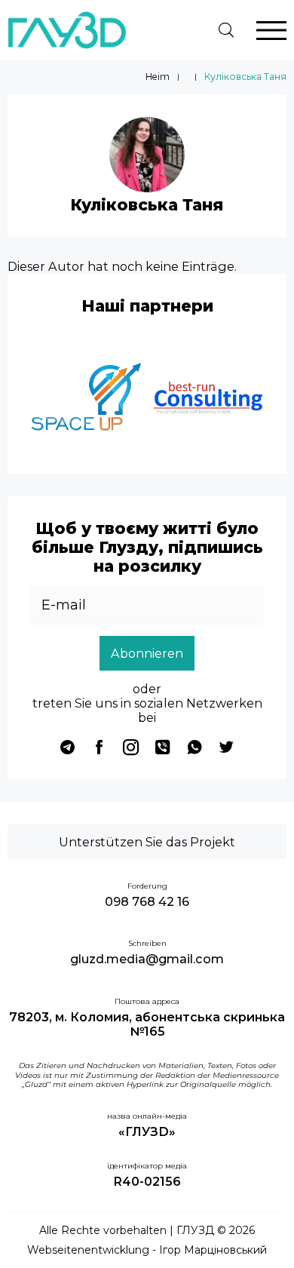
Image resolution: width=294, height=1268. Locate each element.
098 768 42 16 (147, 902)
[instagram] (131, 747)
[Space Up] (86, 400)
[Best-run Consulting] (207, 400)
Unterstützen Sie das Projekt (147, 841)
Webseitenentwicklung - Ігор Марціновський (147, 1250)
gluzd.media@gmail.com (147, 959)
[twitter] (226, 747)
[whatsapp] (194, 747)
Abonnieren (147, 653)
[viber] (163, 747)
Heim (157, 77)
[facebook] (99, 747)
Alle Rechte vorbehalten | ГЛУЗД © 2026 (147, 1230)
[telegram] (68, 747)
